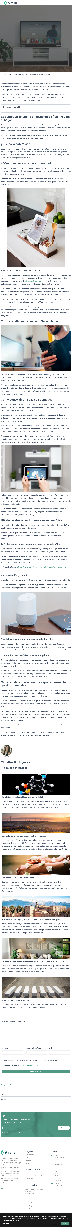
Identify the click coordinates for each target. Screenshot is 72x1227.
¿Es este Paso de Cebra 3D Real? (16, 1000)
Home (4, 74)
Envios (27, 1173)
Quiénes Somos (30, 1203)
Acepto (65, 1223)
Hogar (27, 1157)
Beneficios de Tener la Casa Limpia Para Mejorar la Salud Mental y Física (33, 961)
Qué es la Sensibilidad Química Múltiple (18, 878)
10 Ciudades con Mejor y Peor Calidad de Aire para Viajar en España (31, 919)
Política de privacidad (28, 1065)
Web (50, 1048)
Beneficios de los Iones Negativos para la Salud (22, 797)
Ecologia (3, 1099)
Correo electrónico (34, 1048)
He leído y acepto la (21, 1065)
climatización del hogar (33, 281)
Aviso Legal (29, 1206)
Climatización (29, 1154)
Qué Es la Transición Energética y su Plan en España (24, 836)
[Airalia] (10, 3)
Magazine (29, 1152)
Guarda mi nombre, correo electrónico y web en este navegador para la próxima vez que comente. (30, 1060)
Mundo (37, 42)
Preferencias (6, 1223)
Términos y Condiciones (18, 1132)
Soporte (28, 1209)
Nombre (5, 1048)
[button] (67, 2)
